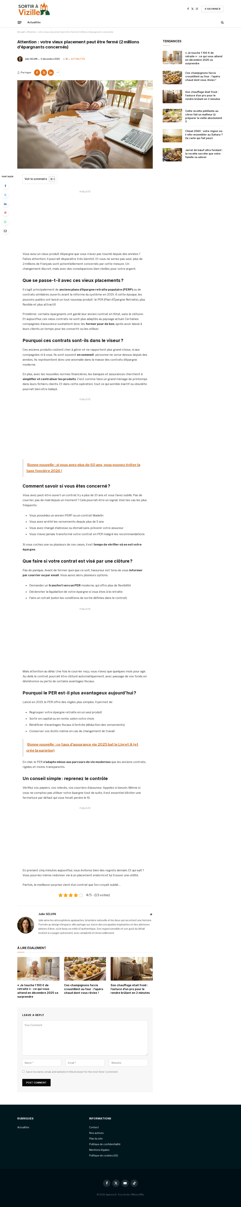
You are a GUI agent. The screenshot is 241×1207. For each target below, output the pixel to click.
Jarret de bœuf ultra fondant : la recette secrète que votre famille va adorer (204, 154)
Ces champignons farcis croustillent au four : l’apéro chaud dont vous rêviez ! (83, 989)
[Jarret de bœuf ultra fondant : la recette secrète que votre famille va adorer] (172, 154)
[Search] (222, 22)
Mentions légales (99, 1149)
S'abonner (213, 8)
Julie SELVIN (31, 59)
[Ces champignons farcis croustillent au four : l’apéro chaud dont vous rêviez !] (85, 969)
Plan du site (96, 1138)
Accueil (21, 32)
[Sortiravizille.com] (34, 9)
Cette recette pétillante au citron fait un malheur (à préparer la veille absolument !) (203, 116)
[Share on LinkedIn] (51, 72)
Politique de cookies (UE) (103, 1155)
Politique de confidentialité (104, 1144)
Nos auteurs (96, 1132)
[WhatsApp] (5, 221)
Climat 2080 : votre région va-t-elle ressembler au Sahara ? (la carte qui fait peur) (204, 135)
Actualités (34, 22)
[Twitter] (5, 194)
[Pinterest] (5, 212)
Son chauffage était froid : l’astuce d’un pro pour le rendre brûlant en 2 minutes (130, 989)
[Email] (5, 230)
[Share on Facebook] (37, 72)
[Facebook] (5, 185)
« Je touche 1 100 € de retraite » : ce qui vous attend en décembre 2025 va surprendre (37, 990)
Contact (94, 1127)
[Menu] (20, 22)
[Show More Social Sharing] (58, 72)
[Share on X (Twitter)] (44, 72)
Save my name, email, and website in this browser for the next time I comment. (72, 1071)
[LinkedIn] (5, 203)
